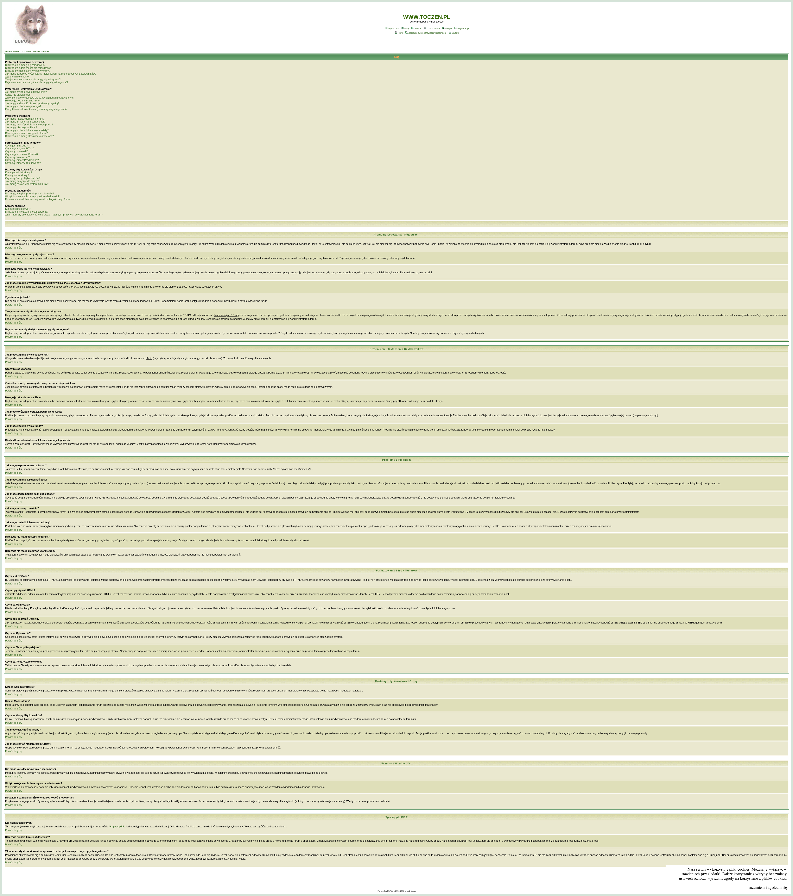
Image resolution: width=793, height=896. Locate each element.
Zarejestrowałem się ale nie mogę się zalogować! (33, 79)
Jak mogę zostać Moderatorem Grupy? (27, 184)
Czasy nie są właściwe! (18, 94)
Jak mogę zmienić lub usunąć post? (25, 121)
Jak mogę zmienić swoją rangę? (23, 106)
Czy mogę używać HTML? (19, 148)
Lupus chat (393, 28)
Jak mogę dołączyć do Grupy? (22, 181)
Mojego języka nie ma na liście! (22, 100)
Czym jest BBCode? (16, 145)
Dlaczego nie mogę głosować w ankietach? (29, 136)
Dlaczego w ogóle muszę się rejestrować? (28, 68)
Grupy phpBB (116, 826)
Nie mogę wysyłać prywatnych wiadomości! (29, 193)
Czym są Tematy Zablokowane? (23, 163)
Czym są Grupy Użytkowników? (22, 178)
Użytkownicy (433, 28)
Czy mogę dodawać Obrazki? (21, 154)
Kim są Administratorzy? (18, 172)
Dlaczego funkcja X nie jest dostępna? (26, 211)
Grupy (448, 28)
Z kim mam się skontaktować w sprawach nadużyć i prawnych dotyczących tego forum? (54, 214)
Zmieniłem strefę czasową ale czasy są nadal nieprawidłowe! (39, 97)
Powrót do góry (13, 247)
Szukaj (417, 28)
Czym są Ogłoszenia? (17, 157)
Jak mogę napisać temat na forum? (24, 118)
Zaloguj (455, 33)
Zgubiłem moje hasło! (17, 76)
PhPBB (390, 891)
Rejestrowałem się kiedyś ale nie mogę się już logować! (36, 82)
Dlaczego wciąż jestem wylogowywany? (27, 70)
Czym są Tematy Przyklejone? (22, 160)
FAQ (406, 28)
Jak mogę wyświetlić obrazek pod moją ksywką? (32, 103)
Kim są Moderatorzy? (17, 175)
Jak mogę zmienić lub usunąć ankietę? (27, 130)
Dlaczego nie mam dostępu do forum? (26, 133)
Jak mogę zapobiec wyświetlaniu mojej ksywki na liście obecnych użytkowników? (50, 73)
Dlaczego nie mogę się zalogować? (25, 65)
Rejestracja (463, 28)
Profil (400, 33)
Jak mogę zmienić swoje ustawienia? (26, 91)
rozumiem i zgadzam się (768, 887)
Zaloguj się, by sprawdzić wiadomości (427, 33)
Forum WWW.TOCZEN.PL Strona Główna (27, 51)
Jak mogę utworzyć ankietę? (21, 127)
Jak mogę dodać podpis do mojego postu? (29, 124)
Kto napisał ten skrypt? (18, 208)
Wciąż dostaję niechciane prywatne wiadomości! (32, 196)
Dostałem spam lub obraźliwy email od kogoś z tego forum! (38, 199)
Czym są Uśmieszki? (16, 151)
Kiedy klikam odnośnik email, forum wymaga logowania (36, 109)
